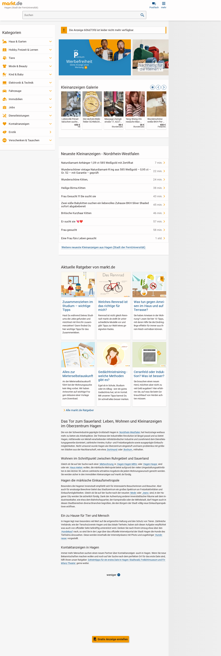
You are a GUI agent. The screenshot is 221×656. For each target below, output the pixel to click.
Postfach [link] (154, 7)
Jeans (145, 493)
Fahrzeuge (15, 90)
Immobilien (15, 99)
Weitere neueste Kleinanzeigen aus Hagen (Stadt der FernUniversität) (103, 247)
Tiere (12, 58)
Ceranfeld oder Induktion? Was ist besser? (149, 374)
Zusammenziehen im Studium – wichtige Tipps (77, 306)
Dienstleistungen (19, 115)
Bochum (128, 449)
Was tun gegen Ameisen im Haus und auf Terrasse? (149, 306)
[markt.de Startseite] (12, 3)
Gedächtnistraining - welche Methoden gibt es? (112, 376)
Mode (133, 493)
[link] (71, 110)
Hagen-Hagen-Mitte (127, 464)
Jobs (12, 107)
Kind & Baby (16, 74)
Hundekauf (67, 531)
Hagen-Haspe (150, 464)
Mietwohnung (107, 464)
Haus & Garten (17, 41)
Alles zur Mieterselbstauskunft (77, 374)
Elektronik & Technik (21, 82)
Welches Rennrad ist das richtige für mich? (113, 306)
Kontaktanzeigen (19, 123)
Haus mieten (76, 467)
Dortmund (112, 449)
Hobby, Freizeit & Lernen (23, 49)
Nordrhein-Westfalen (129, 432)
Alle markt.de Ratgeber (80, 410)
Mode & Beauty (18, 66)
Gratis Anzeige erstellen (113, 639)
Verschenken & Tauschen (24, 140)
